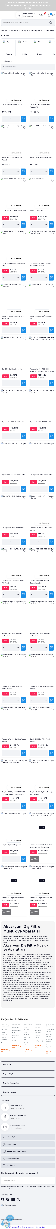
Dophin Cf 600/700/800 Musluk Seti (13, 264)
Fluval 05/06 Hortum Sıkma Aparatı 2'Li (40, 106)
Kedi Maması (16, 1024)
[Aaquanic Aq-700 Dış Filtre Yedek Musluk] (42, 667)
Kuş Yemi (37, 1027)
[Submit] (50, 1180)
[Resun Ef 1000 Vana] (42, 191)
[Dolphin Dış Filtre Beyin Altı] (14, 825)
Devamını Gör (4, 1050)
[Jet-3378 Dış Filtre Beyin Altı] (14, 349)
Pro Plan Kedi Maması (50, 1030)
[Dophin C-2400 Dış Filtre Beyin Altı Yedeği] (14, 561)
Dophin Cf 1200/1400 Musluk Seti (14, 210)
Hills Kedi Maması (49, 1040)
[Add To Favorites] (24, 74)
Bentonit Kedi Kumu (16, 1031)
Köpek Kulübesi (26, 1028)
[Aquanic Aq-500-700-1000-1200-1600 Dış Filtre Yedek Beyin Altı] (42, 349)
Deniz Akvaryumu (4, 1033)
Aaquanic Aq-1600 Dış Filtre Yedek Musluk (12, 634)
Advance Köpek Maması (50, 1046)
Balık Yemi (4, 1029)
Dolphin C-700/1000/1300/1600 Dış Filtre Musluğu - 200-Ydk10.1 (13, 793)
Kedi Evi (14, 1041)
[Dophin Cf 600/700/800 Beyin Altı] (42, 296)
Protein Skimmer (4, 1038)
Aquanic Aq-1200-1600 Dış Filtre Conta (13, 423)
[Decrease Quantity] (3, 119)
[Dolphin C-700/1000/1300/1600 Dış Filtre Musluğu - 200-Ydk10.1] (14, 772)
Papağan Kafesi (37, 1037)
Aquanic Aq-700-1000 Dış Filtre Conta (41, 423)
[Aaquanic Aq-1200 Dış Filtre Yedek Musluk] (42, 614)
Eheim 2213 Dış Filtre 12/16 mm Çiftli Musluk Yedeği (13, 899)
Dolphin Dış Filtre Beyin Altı (11, 845)
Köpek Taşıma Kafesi (27, 1044)
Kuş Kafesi (38, 1024)
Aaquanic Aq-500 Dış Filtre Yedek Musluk (14, 740)
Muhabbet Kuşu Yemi (38, 1031)
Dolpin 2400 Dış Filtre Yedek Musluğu (40, 740)
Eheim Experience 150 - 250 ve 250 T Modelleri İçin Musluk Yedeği (41, 846)
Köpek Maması (27, 1024)
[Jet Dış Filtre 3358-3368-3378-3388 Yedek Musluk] (42, 244)
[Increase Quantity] (18, 119)
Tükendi (36, 859)
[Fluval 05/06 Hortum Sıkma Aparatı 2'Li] (42, 85)
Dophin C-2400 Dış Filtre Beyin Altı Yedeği (13, 582)
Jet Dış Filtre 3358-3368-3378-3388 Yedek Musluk (41, 264)
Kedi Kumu (15, 1027)
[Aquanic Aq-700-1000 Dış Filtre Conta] (42, 402)
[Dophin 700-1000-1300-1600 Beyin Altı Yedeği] (42, 561)
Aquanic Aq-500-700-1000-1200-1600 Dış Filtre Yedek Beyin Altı (42, 370)
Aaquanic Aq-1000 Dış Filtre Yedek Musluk (12, 687)
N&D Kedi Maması (49, 1035)
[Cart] (53, 15)
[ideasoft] (14, 1227)
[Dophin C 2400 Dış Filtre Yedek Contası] (42, 508)
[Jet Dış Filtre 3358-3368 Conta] (14, 508)
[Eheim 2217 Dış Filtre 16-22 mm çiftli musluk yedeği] (42, 878)
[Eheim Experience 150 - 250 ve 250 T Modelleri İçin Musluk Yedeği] (42, 825)
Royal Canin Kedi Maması (50, 1025)
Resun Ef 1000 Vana (37, 210)
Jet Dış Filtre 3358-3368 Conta (13, 528)
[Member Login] (49, 15)
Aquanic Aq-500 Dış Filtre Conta (13, 475)
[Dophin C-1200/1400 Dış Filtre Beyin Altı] (14, 296)
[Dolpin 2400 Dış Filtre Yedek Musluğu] (42, 719)
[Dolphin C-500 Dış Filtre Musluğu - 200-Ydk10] (42, 772)
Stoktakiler (8, 61)
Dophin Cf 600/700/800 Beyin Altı (41, 317)
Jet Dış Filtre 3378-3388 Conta (41, 475)
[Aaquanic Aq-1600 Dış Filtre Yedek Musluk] (14, 614)
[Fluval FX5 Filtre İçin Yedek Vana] (42, 138)
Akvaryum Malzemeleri (5, 1025)
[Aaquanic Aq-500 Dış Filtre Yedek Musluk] (14, 719)
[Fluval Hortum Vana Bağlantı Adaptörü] (14, 138)
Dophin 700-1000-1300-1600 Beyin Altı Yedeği (40, 582)
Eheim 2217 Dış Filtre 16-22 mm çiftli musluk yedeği (41, 899)
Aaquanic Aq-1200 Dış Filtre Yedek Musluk (40, 634)
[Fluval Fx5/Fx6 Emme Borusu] (14, 85)
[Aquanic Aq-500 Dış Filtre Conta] (14, 455)
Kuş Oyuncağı (39, 1041)
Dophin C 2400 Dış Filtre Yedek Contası (41, 529)
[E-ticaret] (27, 1227)
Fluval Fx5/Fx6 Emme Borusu (12, 105)
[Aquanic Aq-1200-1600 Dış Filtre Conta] (14, 402)
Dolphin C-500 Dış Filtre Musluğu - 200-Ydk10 (41, 793)
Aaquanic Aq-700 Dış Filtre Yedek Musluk (42, 687)
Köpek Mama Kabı (27, 1038)
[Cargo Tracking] (40, 15)
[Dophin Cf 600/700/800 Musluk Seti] (14, 244)
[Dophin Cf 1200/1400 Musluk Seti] (14, 191)
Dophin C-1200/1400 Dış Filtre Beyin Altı (13, 317)
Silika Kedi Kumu (15, 1037)
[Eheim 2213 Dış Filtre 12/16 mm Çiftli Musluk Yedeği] (14, 878)
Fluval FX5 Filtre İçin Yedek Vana (41, 157)
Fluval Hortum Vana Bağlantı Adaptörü (12, 159)
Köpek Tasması (26, 1033)
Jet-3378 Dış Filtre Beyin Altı (12, 369)
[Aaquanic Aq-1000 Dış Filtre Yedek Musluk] (14, 667)
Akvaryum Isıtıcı (4, 1044)
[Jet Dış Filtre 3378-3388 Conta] (42, 455)
